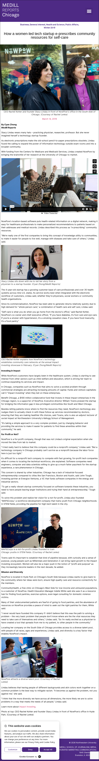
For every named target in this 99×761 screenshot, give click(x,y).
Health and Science (55, 25)
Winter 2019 (49, 28)
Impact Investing (27, 706)
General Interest (37, 25)
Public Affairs (71, 25)
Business (24, 25)
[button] (89, 11)
